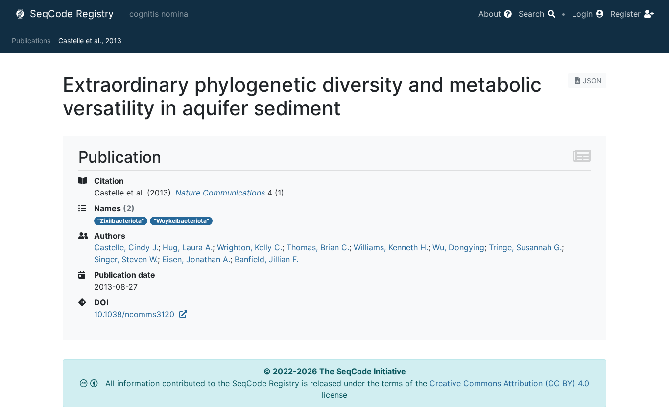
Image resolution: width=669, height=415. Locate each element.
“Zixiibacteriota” (120, 220)
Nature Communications (220, 192)
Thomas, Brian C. (318, 247)
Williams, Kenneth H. (391, 247)
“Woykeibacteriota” (181, 220)
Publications (31, 40)
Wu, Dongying (458, 247)
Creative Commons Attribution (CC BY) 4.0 (509, 383)
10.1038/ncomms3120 (136, 314)
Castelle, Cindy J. (126, 247)
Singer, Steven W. (126, 259)
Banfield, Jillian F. (266, 259)
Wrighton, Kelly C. (249, 247)
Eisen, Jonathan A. (196, 259)
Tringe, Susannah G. (525, 247)
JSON (592, 80)
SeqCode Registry (70, 14)
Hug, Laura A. (188, 247)
